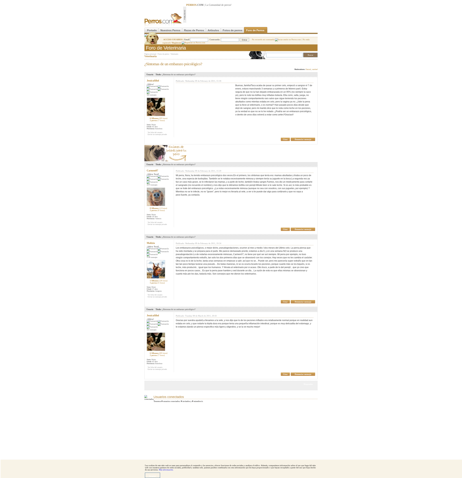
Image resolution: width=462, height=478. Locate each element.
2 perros (157, 120)
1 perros (157, 283)
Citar (285, 139)
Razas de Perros (194, 30)
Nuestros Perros (170, 30)
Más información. (166, 470)
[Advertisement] (252, 14)
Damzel (308, 69)
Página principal (150, 54)
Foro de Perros (255, 30)
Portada (152, 30)
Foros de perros (163, 54)
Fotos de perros (232, 30)
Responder (310, 63)
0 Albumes (158, 208)
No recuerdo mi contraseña (263, 39)
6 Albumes (158, 118)
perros (227, 5)
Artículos (213, 30)
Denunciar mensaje (303, 139)
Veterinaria (174, 54)
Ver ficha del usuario (155, 132)
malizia (151, 243)
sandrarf (315, 69)
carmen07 (152, 170)
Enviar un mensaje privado (157, 134)
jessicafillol (153, 80)
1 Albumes (158, 281)
